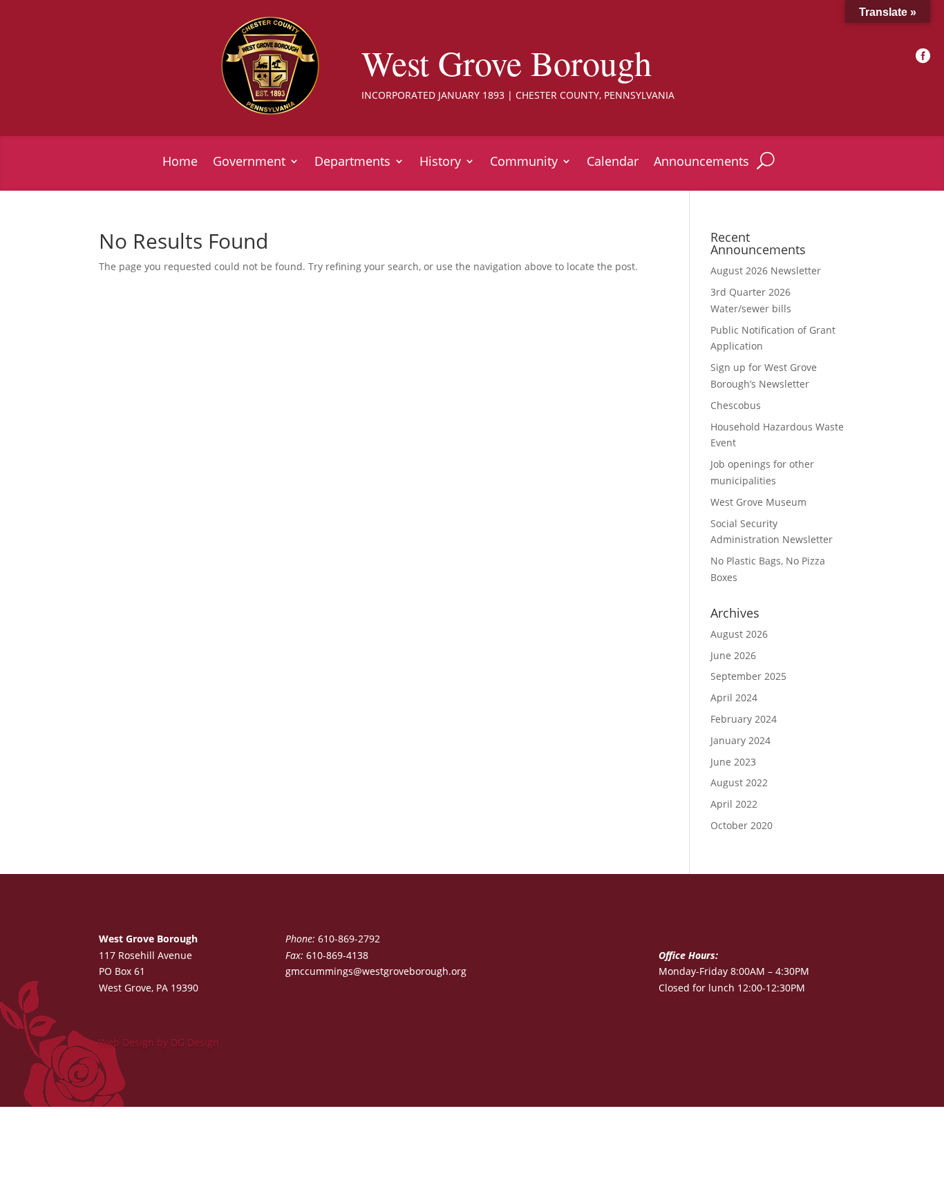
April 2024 (733, 697)
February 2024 (743, 718)
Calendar (613, 162)
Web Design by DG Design (159, 1042)
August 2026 (739, 633)
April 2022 (733, 803)
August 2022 (739, 782)
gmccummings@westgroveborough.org (375, 971)
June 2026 (733, 655)
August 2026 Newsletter (765, 270)
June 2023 (733, 761)
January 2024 (740, 740)
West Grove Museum (758, 502)
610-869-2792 (349, 938)
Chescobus (735, 405)
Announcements (701, 162)
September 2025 (748, 676)
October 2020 (741, 825)
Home (180, 162)
